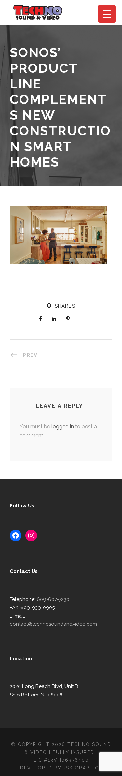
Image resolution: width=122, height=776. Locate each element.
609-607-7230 (53, 599)
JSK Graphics (82, 767)
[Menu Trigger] (107, 14)
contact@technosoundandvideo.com (53, 624)
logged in (62, 426)
